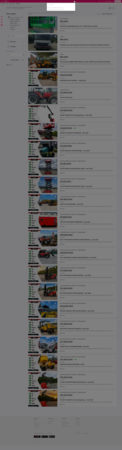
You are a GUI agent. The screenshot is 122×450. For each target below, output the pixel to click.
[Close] (74, 2)
